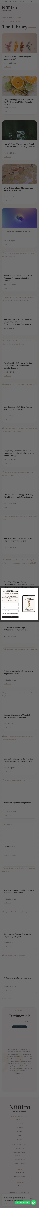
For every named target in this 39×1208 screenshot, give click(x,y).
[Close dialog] (37, 589)
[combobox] (3, 611)
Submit (10, 616)
